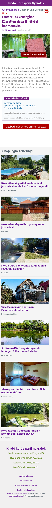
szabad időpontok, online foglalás (26, 126)
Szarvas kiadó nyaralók (26, 462)
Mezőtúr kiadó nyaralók (26, 467)
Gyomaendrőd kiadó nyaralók (26, 458)
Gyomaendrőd (10, 9)
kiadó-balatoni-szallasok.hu (26, 485)
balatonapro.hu (26, 481)
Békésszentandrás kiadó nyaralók (26, 453)
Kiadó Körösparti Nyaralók (26, 3)
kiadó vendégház (9, 30)
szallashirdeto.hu (26, 476)
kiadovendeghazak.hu (26, 490)
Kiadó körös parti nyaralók (26, 448)
